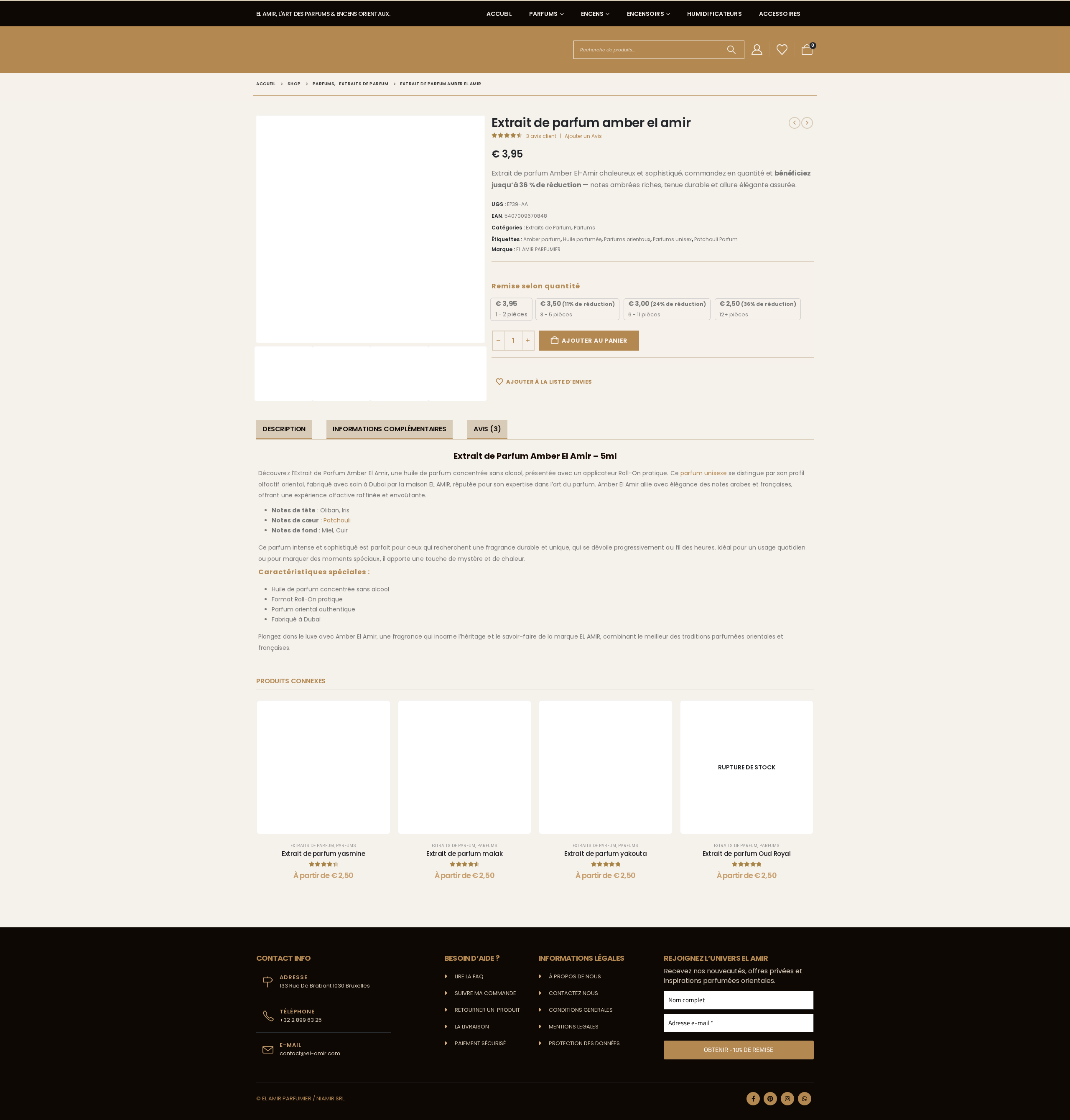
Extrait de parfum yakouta (605, 853)
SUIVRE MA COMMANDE (485, 993)
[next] (807, 123)
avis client (541, 136)
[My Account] (756, 49)
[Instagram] (787, 1098)
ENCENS (592, 14)
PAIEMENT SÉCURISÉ (480, 1043)
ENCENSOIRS (645, 14)
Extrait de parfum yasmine (323, 853)
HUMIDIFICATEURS (714, 14)
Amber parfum (541, 239)
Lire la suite (753, 825)
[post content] (323, 767)
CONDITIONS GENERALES (581, 1010)
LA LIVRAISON (472, 1027)
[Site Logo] (287, 49)
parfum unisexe (703, 473)
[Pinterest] (770, 1098)
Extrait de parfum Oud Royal (747, 853)
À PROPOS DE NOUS (575, 976)
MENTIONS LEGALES (574, 1027)
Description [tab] (284, 429)
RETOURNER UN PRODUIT (487, 1010)
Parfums (584, 227)
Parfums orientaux (627, 239)
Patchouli (337, 520)
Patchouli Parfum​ (716, 239)
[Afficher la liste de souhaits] (782, 49)
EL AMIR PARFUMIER (538, 249)
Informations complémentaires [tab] (389, 429)
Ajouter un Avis (583, 136)
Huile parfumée (582, 239)
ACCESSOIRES (779, 14)
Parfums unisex (672, 239)
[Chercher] (731, 50)
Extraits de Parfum (548, 227)
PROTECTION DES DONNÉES (584, 1043)
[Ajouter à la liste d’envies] (377, 713)
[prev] (794, 123)
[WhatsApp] (804, 1098)
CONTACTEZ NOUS (573, 993)
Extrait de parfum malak (464, 853)
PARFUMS (543, 14)
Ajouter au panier (594, 340)
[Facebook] (753, 1098)
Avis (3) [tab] (487, 429)
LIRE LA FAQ (469, 976)
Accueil (499, 14)
